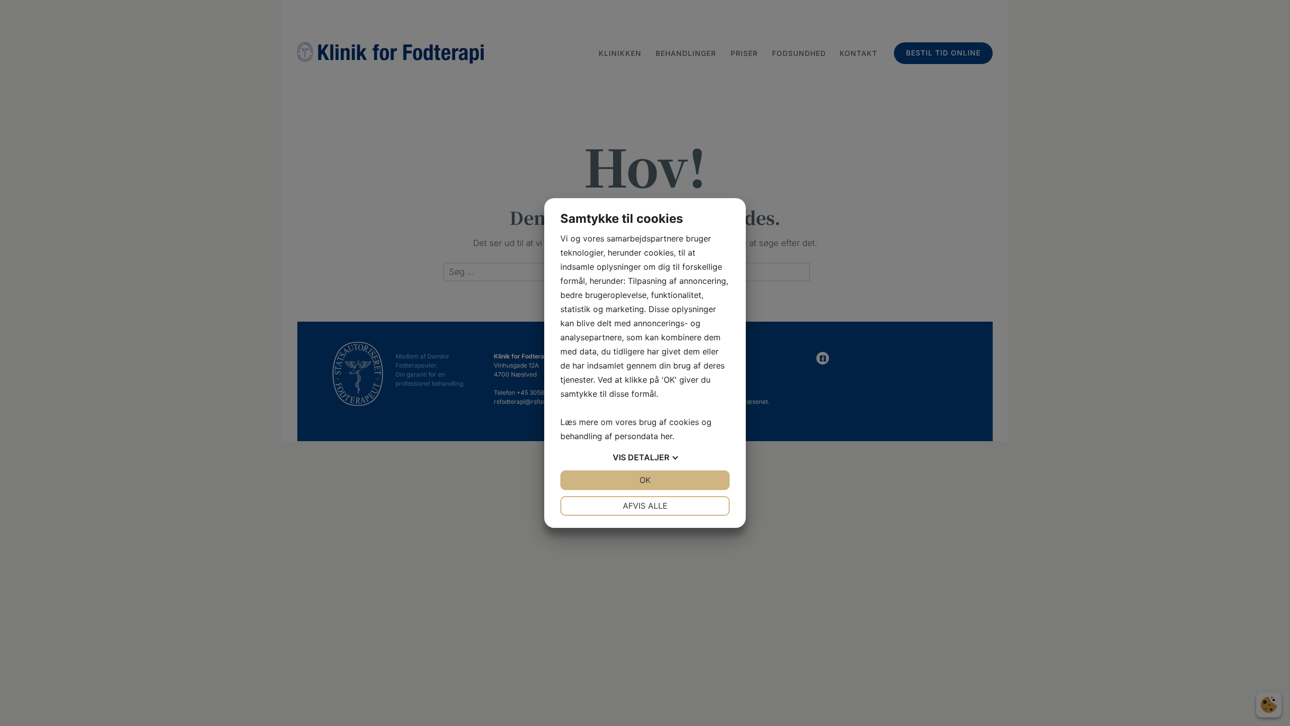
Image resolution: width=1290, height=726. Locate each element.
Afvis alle (645, 506)
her (666, 436)
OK (645, 480)
